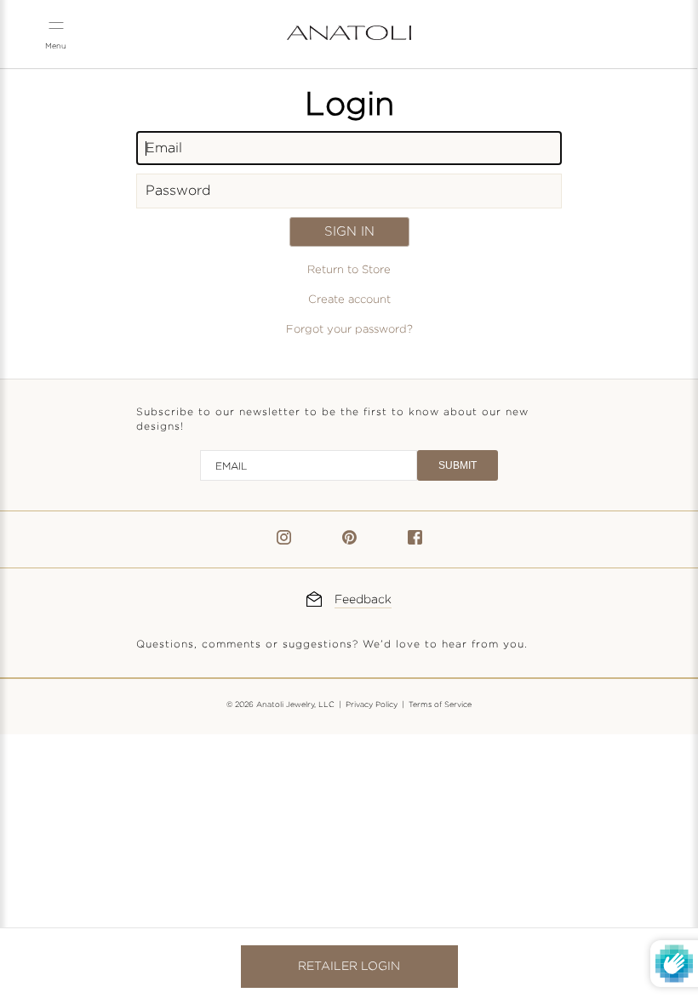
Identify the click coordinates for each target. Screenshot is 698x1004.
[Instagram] (284, 540)
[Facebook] (415, 540)
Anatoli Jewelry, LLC (295, 704)
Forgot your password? (349, 329)
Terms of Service (440, 704)
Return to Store (349, 270)
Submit (457, 465)
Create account (349, 299)
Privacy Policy (372, 704)
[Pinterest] (349, 540)
